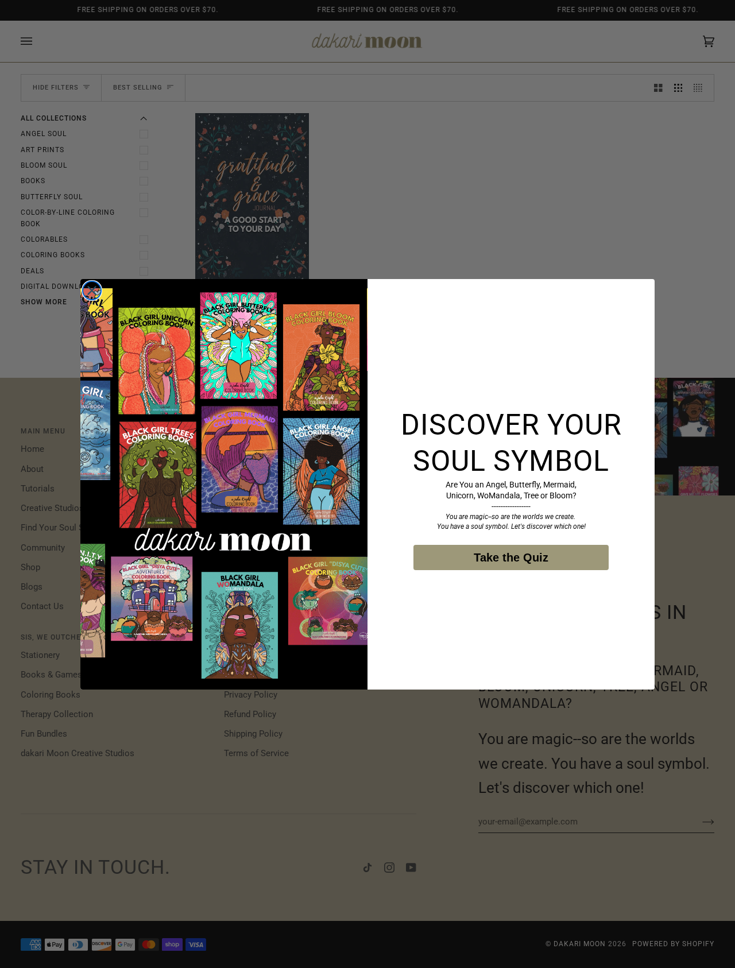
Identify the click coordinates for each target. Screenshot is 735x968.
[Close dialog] (92, 290)
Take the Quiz (511, 557)
